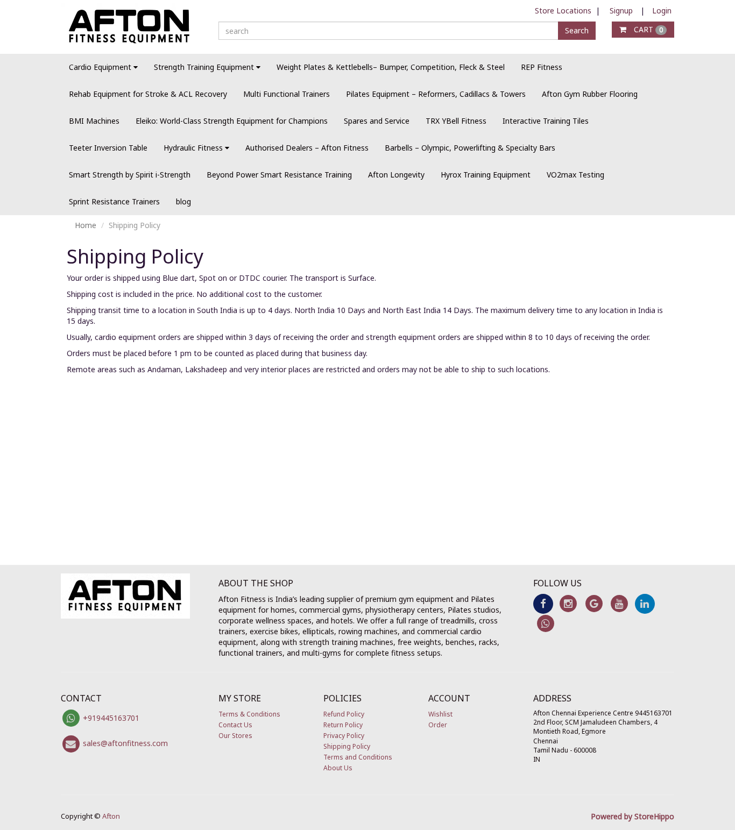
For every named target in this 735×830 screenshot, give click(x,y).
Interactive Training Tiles (546, 121)
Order (437, 724)
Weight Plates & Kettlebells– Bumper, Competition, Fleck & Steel (391, 67)
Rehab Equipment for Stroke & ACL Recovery (148, 94)
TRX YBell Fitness (456, 121)
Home (85, 225)
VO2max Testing (575, 174)
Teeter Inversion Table (108, 148)
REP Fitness (541, 67)
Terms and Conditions (357, 757)
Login (662, 10)
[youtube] (619, 603)
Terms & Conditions (249, 714)
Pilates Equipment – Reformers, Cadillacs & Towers (436, 94)
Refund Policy (343, 714)
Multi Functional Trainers (286, 94)
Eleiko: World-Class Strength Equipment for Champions (232, 121)
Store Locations (563, 10)
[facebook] (543, 603)
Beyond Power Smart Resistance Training (279, 174)
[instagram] (568, 603)
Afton (111, 816)
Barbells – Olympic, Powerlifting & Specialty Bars (470, 148)
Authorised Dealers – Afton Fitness (307, 148)
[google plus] (594, 603)
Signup (621, 10)
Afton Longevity (396, 174)
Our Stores (235, 735)
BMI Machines (94, 121)
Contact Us (235, 724)
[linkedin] (645, 603)
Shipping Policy (346, 746)
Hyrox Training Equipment (486, 174)
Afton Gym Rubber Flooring (590, 94)
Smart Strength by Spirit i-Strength (129, 174)
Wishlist (440, 714)
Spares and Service (376, 121)
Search (577, 30)
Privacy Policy (343, 735)
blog (183, 201)
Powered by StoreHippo (632, 816)
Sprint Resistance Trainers (114, 201)
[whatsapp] (546, 623)
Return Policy (343, 724)
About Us (337, 767)
